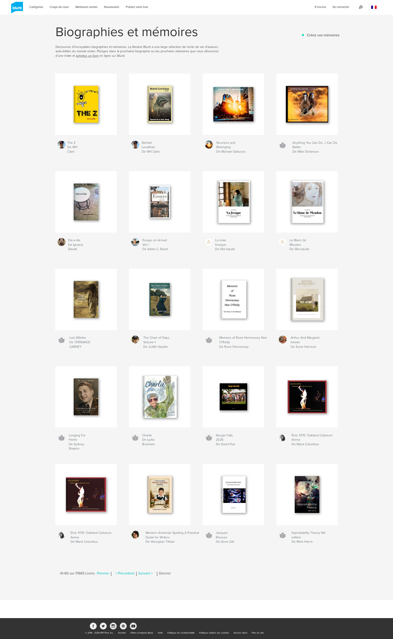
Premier (103, 573)
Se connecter (341, 7)
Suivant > (145, 573)
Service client (240, 633)
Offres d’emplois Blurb (141, 633)
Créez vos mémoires (323, 35)
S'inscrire (320, 7)
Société (122, 633)
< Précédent (124, 573)
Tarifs (160, 633)
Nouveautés (111, 7)
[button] (374, 7)
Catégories (36, 7)
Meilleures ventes (87, 7)
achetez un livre (87, 56)
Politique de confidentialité (181, 633)
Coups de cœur (59, 7)
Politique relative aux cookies (214, 633)
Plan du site (258, 633)
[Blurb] (16, 9)
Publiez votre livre (137, 7)
